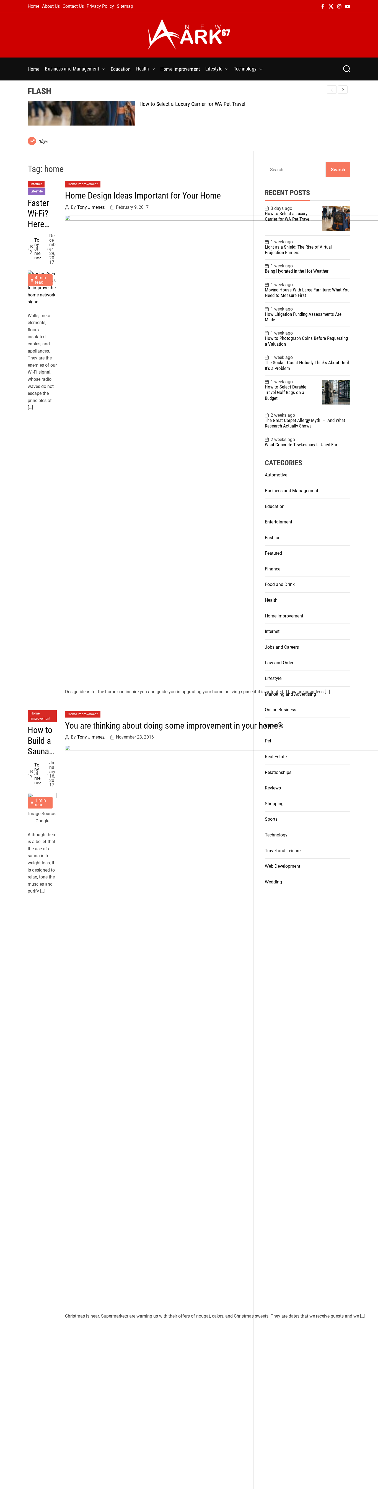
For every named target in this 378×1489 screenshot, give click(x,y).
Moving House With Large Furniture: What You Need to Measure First (307, 292)
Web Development (282, 866)
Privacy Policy (100, 6)
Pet (268, 741)
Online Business (280, 709)
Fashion (273, 537)
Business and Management (72, 69)
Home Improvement (180, 69)
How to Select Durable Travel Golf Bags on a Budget (285, 392)
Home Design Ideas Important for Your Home (143, 196)
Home (33, 6)
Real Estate (276, 756)
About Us (51, 6)
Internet (36, 184)
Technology (245, 69)
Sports (271, 819)
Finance (272, 569)
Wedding (273, 882)
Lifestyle (213, 69)
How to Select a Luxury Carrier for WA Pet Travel (192, 104)
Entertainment (278, 522)
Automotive (276, 475)
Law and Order (279, 662)
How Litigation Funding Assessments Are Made (303, 316)
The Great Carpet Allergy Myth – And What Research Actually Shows (305, 423)
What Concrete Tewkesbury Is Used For (301, 444)
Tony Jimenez (37, 249)
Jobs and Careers (282, 647)
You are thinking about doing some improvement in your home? (173, 725)
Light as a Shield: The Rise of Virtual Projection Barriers (298, 249)
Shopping (274, 803)
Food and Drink (280, 584)
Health (142, 69)
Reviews (273, 788)
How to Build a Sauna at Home (40, 751)
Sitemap (125, 6)
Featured (273, 553)
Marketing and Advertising (290, 694)
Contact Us (73, 6)
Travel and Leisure (283, 850)
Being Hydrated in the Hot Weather (296, 271)
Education (121, 69)
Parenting (274, 725)
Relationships (278, 772)
